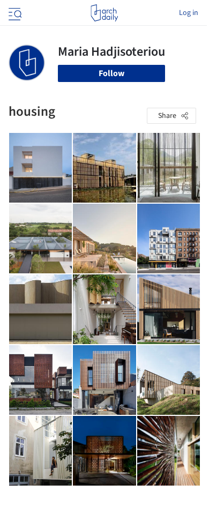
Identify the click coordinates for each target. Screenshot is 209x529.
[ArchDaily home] (104, 12)
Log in (188, 13)
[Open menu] (13, 12)
